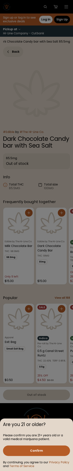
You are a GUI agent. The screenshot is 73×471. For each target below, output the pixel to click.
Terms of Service (21, 466)
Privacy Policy (59, 462)
